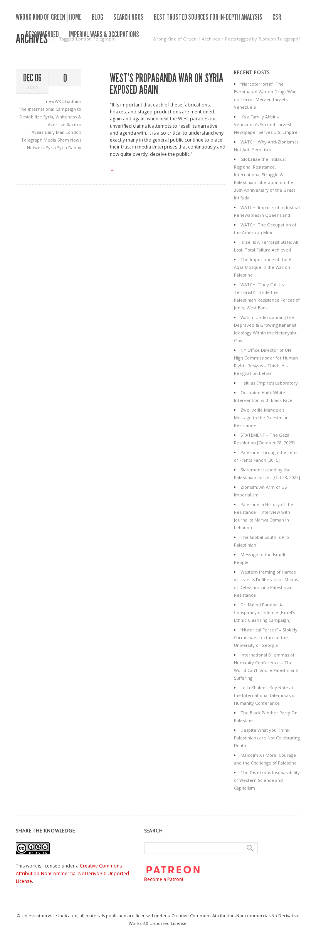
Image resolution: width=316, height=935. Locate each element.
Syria (51, 147)
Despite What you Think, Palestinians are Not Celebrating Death (267, 737)
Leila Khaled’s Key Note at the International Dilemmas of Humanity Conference (265, 695)
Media (50, 140)
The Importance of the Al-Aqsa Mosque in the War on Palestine (264, 267)
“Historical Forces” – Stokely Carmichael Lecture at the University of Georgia (266, 637)
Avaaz (38, 132)
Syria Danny (69, 147)
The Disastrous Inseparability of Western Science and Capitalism (267, 780)
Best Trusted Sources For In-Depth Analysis (208, 17)
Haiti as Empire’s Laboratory (269, 383)
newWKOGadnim (63, 101)
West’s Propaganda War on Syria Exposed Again (166, 84)
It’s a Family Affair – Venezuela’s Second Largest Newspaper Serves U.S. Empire (266, 124)
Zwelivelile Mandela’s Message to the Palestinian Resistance (261, 417)
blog (97, 17)
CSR (276, 17)
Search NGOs (128, 17)
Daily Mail (55, 132)
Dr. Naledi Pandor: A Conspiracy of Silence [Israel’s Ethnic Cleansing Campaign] (264, 612)
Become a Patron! (163, 879)
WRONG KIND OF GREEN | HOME (49, 17)
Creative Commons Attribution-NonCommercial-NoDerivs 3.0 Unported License (72, 873)
